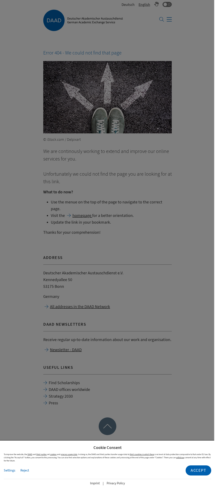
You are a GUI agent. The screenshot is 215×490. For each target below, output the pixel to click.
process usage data (69, 454)
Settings (9, 470)
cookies (53, 454)
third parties (41, 454)
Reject (24, 470)
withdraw (180, 457)
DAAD (30, 454)
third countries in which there (142, 454)
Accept (198, 470)
